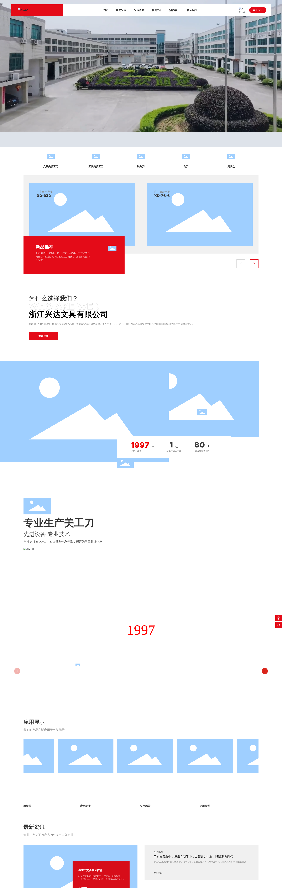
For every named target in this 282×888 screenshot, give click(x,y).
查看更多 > (159, 873)
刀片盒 (231, 166)
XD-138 (160, 196)
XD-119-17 (46, 196)
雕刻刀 (141, 166)
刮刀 (186, 166)
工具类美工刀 (95, 166)
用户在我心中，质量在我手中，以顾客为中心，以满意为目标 (193, 856)
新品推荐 (44, 246)
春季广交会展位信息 (90, 870)
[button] (240, 263)
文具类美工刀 (50, 166)
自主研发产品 (45, 191)
